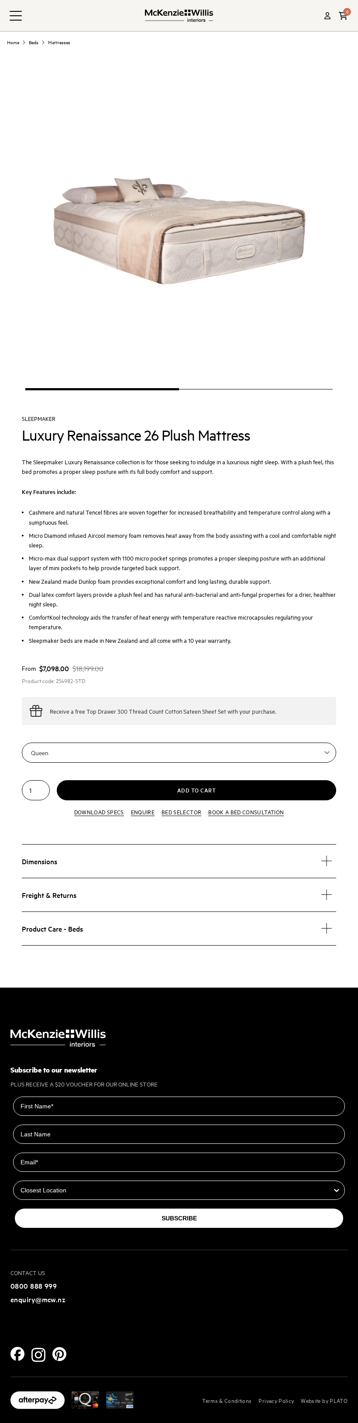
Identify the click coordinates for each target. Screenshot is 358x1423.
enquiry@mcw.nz (37, 1299)
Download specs (99, 812)
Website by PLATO (324, 1400)
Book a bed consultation (246, 812)
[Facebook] (17, 1354)
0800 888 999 (33, 1285)
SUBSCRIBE (179, 1218)
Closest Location (38, 1174)
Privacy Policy (276, 1400)
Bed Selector (181, 812)
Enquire (143, 812)
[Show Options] (336, 1190)
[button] (343, 16)
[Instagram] (38, 1355)
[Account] (327, 16)
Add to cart (196, 790)
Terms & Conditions (226, 1400)
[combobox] (176, 1190)
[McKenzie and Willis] (179, 15)
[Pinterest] (59, 1354)
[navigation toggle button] (15, 16)
